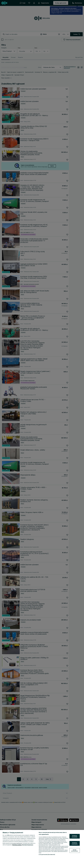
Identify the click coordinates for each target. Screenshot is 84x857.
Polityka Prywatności (27, 844)
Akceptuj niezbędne (74, 843)
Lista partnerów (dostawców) (47, 854)
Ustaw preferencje (74, 850)
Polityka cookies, (17, 844)
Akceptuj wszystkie (74, 836)
